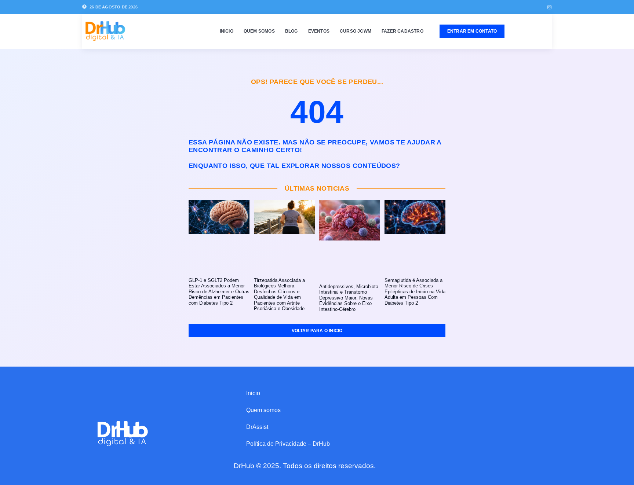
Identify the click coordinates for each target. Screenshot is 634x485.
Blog (291, 31)
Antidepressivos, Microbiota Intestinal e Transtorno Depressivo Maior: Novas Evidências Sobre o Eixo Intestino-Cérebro (348, 298)
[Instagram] (549, 7)
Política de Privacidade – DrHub (288, 444)
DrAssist (257, 427)
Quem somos (259, 31)
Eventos (318, 31)
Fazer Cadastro (402, 31)
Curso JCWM (355, 31)
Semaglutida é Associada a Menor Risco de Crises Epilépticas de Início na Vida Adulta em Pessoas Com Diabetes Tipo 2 (415, 292)
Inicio (226, 31)
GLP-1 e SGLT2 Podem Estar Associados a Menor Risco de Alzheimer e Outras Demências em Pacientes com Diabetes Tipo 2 (219, 292)
